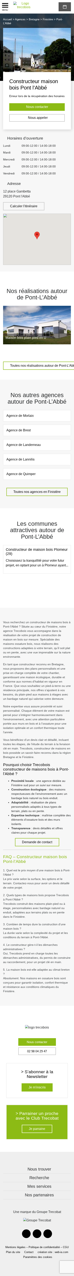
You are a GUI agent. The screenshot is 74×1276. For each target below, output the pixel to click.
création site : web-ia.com (53, 1252)
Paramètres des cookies (37, 1257)
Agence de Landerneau (23, 445)
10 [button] (65, 352)
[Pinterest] (37, 1233)
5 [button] (34, 352)
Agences (20, 19)
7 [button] (46, 352)
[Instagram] (47, 1233)
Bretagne (34, 19)
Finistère (48, 19)
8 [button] (52, 352)
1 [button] (9, 352)
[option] (37, 325)
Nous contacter (37, 107)
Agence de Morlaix (20, 415)
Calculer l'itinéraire (23, 206)
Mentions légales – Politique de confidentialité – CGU (37, 1247)
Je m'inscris (37, 1087)
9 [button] (59, 352)
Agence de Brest (18, 430)
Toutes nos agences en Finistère (37, 492)
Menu (5, 10)
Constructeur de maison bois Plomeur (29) (37, 552)
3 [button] (22, 352)
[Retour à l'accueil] (23, 5)
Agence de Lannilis (20, 459)
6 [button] (40, 352)
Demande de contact (37, 842)
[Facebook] (26, 1233)
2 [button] (15, 352)
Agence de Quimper (21, 474)
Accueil (7, 19)
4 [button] (28, 352)
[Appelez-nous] (41, 7)
